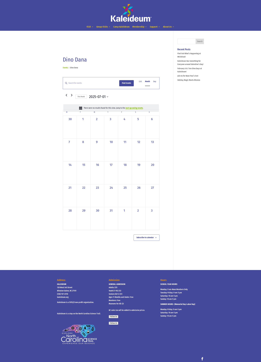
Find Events (126, 83)
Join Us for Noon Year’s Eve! (187, 76)
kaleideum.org (63, 297)
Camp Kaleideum (121, 27)
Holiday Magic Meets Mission (188, 80)
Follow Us (113, 317)
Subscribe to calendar (145, 237)
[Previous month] (66, 95)
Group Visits (102, 27)
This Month (81, 97)
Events (65, 68)
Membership (138, 27)
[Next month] (71, 95)
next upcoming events (134, 108)
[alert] (111, 108)
